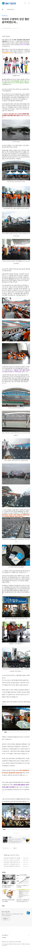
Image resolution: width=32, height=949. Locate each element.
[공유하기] (7, 848)
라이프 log (6, 855)
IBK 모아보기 (11, 9)
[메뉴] (29, 3)
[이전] (4, 718)
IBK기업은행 (6, 912)
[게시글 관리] (9, 848)
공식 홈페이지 (5, 935)
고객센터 (4, 937)
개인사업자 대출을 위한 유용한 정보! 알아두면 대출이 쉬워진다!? (12, 867)
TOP (28, 935)
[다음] (27, 718)
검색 (25, 3)
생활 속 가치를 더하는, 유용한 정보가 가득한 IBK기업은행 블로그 (12, 914)
